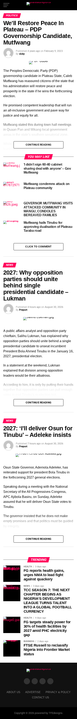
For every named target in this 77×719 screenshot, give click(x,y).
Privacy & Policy (58, 692)
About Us (13, 692)
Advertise (33, 692)
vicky (22, 53)
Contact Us (40, 697)
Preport (23, 309)
